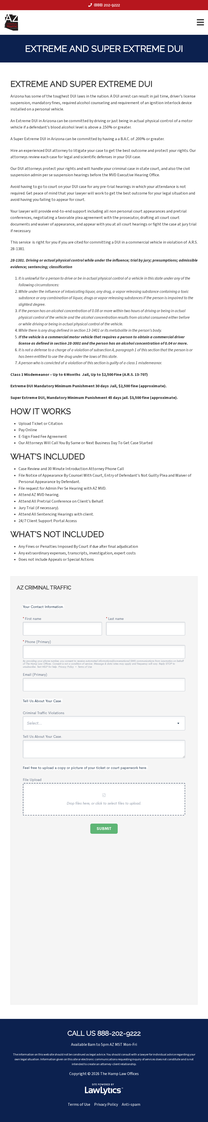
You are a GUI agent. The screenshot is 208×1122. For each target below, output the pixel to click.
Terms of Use (79, 1104)
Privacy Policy (106, 1104)
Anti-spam (131, 1104)
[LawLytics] (104, 1089)
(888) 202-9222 (107, 5)
